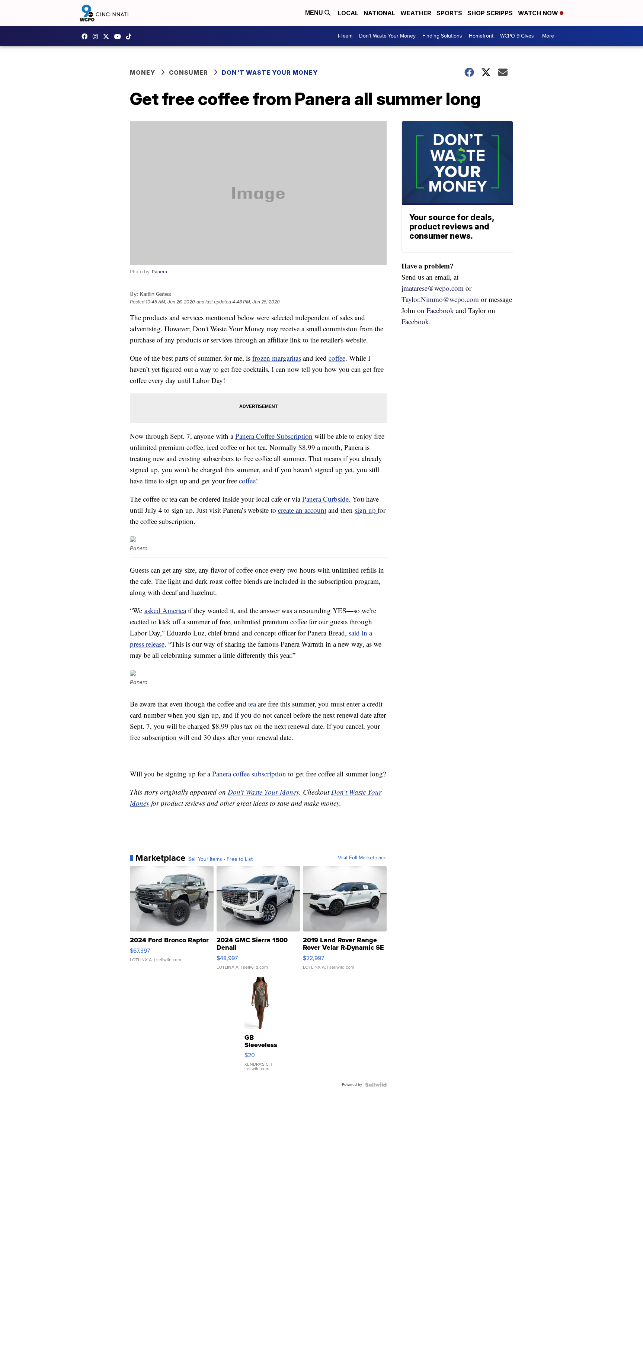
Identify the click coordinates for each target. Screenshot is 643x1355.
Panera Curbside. (326, 498)
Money (142, 72)
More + (550, 36)
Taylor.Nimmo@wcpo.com (440, 299)
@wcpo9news (130, 36)
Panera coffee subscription (249, 773)
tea (252, 703)
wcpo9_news (97, 36)
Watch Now (539, 13)
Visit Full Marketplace (362, 857)
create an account (302, 510)
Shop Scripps (490, 13)
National (379, 13)
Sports (449, 13)
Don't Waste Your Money (387, 36)
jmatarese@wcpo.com (433, 288)
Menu (314, 13)
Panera (159, 271)
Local (348, 13)
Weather (415, 13)
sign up (366, 510)
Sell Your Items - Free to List (220, 859)
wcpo (108, 36)
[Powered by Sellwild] (376, 1084)
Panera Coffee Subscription (274, 436)
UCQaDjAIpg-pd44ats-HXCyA (119, 36)
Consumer (188, 72)
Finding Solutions (442, 36)
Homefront (481, 36)
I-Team (345, 36)
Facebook (440, 310)
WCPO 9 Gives (517, 36)
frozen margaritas (276, 358)
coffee (337, 358)
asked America (165, 610)
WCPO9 (86, 36)
